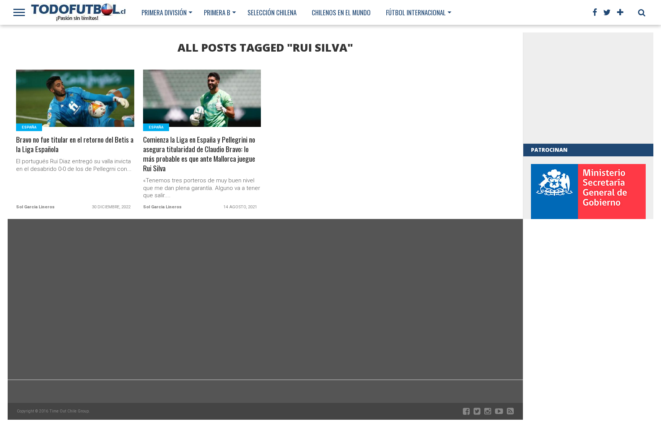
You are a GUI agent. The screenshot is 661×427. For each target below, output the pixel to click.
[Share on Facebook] (59, 108)
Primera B (217, 12)
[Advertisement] (588, 88)
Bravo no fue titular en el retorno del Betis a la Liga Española (75, 144)
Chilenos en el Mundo (341, 12)
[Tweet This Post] (75, 108)
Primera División (164, 12)
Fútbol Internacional (416, 12)
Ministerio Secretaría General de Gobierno (588, 216)
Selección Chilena (271, 12)
